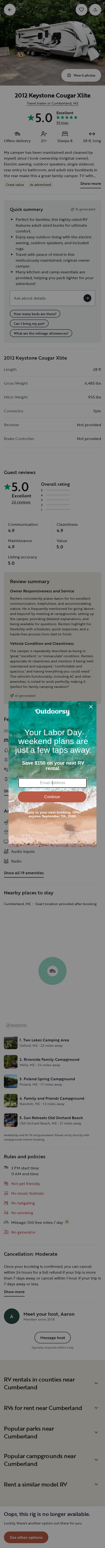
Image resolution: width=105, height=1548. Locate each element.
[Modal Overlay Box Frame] (52, 774)
